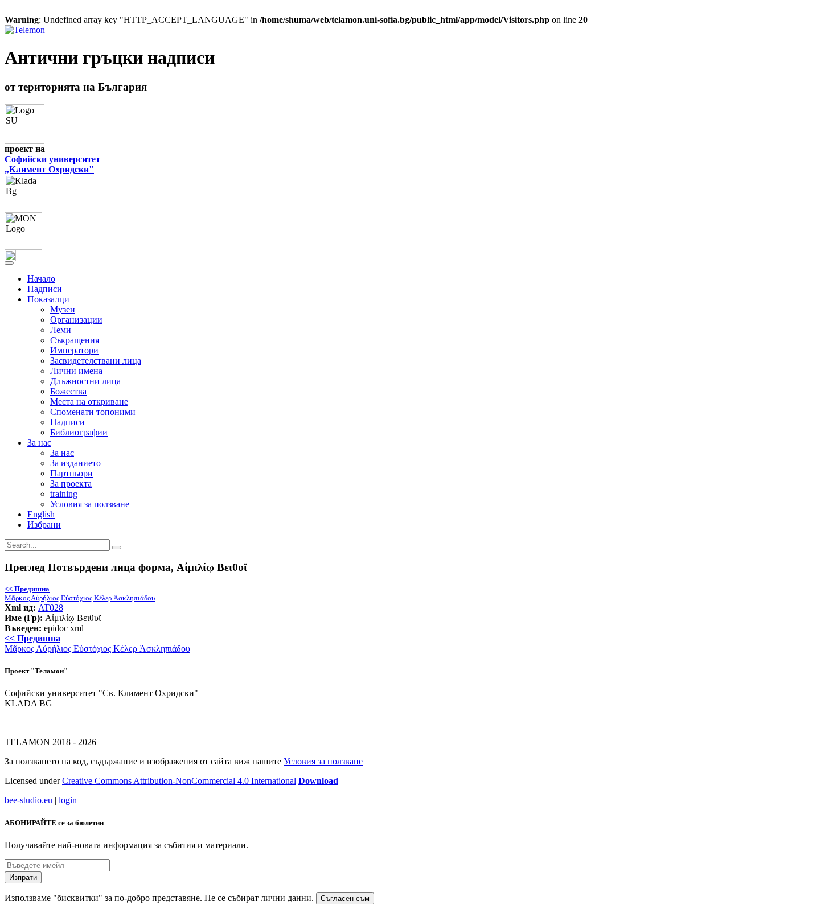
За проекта (71, 483)
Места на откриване (89, 401)
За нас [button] (39, 442)
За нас (62, 453)
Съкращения (74, 340)
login (68, 800)
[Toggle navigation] (9, 263)
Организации (76, 319)
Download (318, 780)
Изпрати (23, 877)
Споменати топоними (93, 412)
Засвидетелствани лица (95, 360)
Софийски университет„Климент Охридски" (52, 164)
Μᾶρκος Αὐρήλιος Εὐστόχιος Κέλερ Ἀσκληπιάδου (80, 593)
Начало (41, 278)
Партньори (71, 473)
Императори (74, 350)
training (63, 494)
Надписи (44, 289)
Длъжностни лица (85, 381)
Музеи (62, 309)
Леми (60, 330)
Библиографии (79, 432)
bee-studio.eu (28, 800)
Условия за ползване (89, 504)
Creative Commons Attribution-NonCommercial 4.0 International (179, 780)
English (41, 514)
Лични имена (76, 371)
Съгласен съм (345, 898)
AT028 (50, 607)
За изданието (75, 463)
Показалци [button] (48, 299)
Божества (68, 391)
